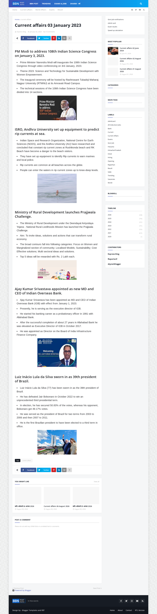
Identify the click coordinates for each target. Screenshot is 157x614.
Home (14, 10)
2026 (125, 215)
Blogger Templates (29, 610)
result (110, 168)
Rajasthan (111, 165)
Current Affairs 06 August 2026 (56, 506)
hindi (110, 154)
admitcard (111, 121)
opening (111, 161)
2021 (125, 233)
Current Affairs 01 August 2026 (130, 70)
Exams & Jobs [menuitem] (60, 3)
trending (111, 175)
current (110, 132)
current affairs (26, 19)
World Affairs (40, 10)
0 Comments (50, 32)
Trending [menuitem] (46, 3)
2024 (125, 222)
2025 (125, 218)
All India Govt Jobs (114, 125)
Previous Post (19, 588)
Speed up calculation (115, 30)
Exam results (112, 27)
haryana (111, 147)
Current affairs (26, 10)
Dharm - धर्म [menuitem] (75, 3)
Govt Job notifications (116, 19)
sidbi (109, 172)
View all (96, 481)
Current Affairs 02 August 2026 (130, 59)
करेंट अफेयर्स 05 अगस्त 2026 (82, 506)
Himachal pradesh (114, 150)
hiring (110, 157)
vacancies (111, 179)
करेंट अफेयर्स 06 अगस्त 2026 (24, 506)
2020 (125, 236)
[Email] (64, 38)
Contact (129, 610)
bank (109, 128)
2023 (125, 226)
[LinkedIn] (59, 38)
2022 (125, 229)
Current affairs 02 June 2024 (129, 49)
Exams (52, 10)
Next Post (96, 588)
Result (60, 10)
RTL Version (140, 610)
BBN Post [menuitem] (34, 3)
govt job (111, 143)
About (120, 610)
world (110, 183)
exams (110, 139)
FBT (43, 610)
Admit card (112, 23)
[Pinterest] (53, 38)
